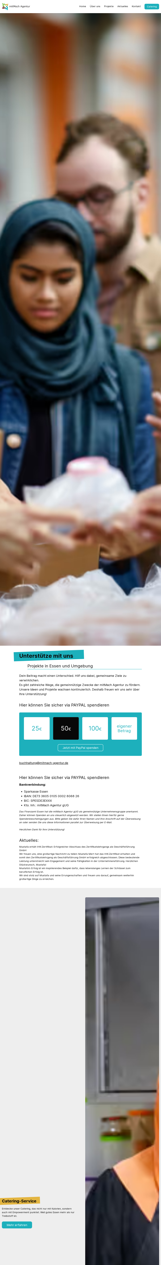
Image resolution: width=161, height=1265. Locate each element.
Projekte (109, 6)
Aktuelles (122, 6)
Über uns (95, 6)
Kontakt (136, 6)
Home (82, 6)
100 (95, 728)
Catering (152, 6)
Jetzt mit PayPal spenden (80, 748)
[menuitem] (82, 6)
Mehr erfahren (17, 1225)
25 (37, 728)
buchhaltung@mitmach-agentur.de (43, 763)
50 (66, 728)
